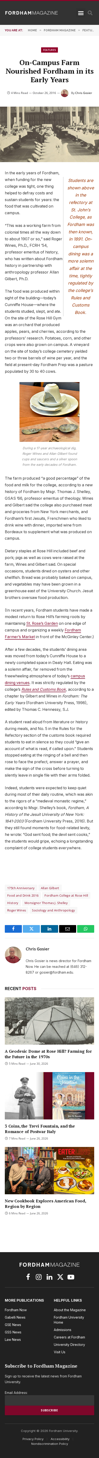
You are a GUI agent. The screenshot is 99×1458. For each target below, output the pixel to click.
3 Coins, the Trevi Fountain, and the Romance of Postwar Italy (40, 1128)
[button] (80, 12)
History (13, 903)
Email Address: (16, 1393)
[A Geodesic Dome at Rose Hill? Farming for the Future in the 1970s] (49, 1021)
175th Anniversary (21, 888)
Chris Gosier (83, 93)
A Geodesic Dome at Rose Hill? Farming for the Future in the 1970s (48, 1053)
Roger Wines (16, 910)
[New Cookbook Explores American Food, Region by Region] (49, 1170)
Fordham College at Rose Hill (66, 895)
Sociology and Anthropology (53, 910)
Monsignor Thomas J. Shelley (46, 903)
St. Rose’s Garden (42, 623)
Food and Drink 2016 (22, 895)
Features (49, 50)
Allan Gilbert (50, 888)
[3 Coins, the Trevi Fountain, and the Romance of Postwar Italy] (49, 1095)
